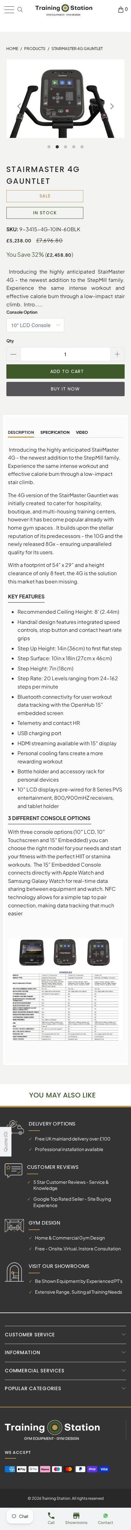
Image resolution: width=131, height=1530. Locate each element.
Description (21, 432)
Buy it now (65, 389)
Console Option (22, 312)
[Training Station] (64, 10)
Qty (10, 340)
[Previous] (19, 106)
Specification (55, 432)
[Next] (112, 106)
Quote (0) (5, 1142)
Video (82, 432)
